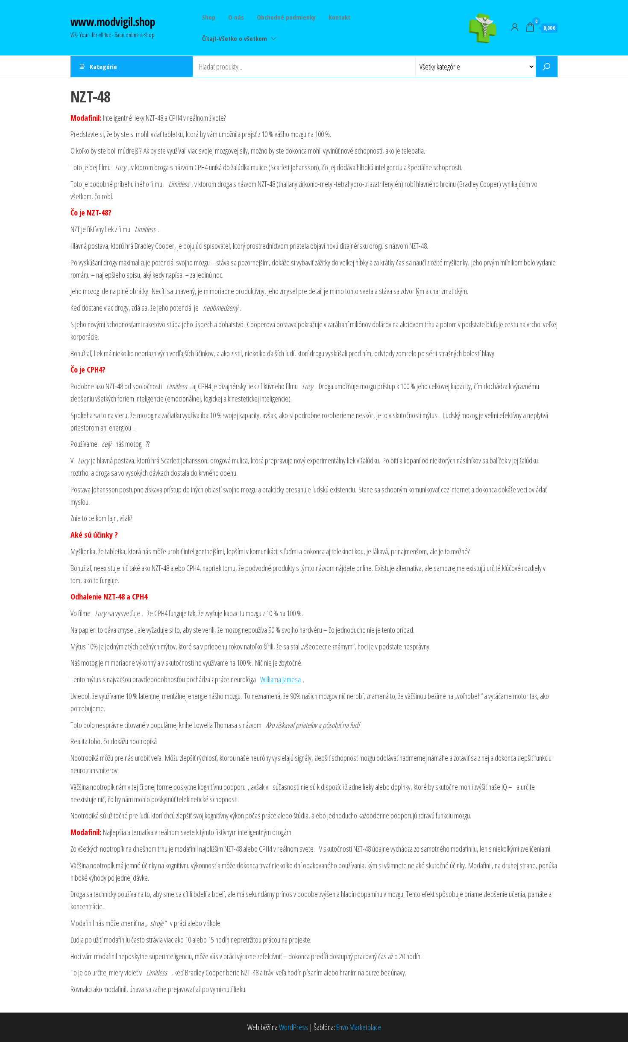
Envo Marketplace (358, 1027)
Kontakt (339, 17)
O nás (236, 17)
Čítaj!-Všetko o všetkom (234, 38)
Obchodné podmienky (286, 17)
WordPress (293, 1027)
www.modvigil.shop (112, 21)
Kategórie (103, 66)
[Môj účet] (514, 27)
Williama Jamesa (280, 679)
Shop (208, 17)
